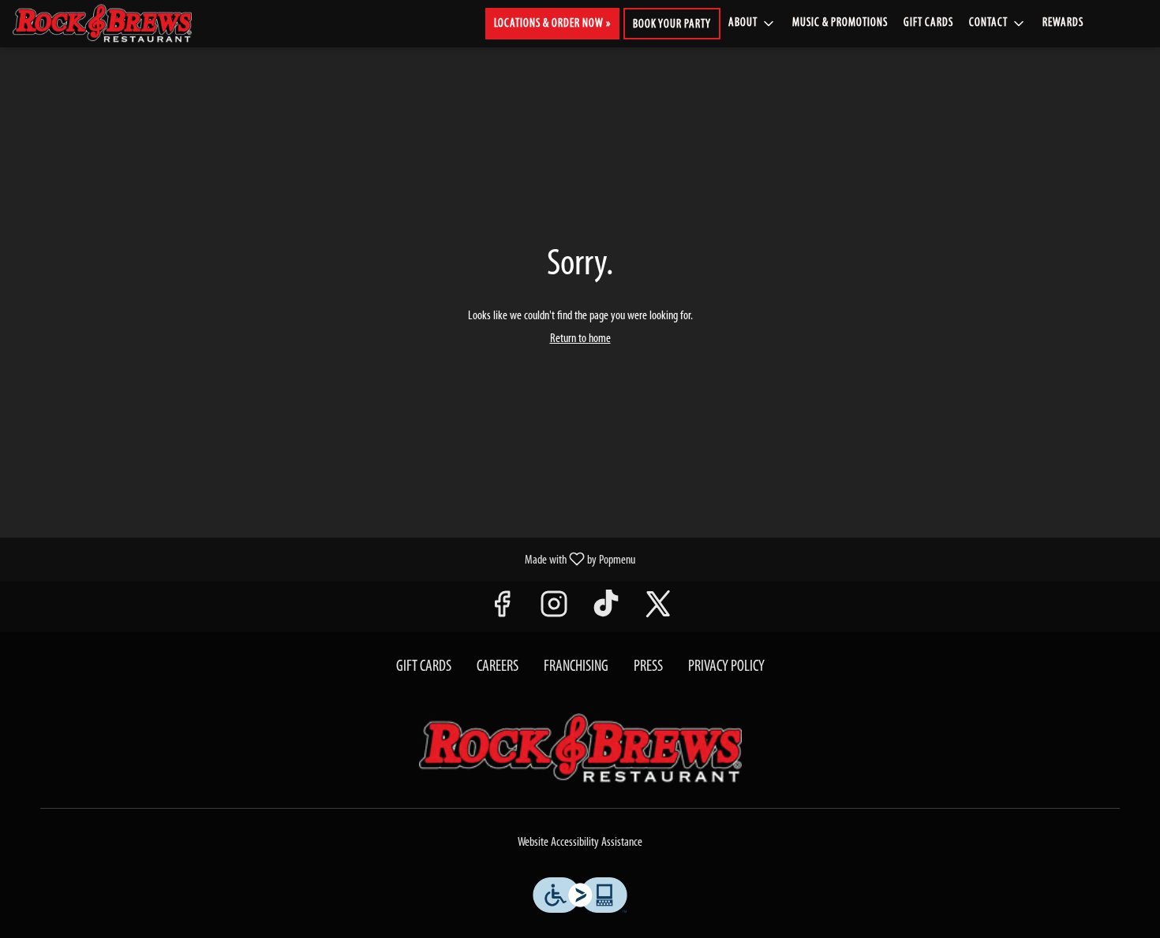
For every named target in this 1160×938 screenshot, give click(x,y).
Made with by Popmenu (323, 559)
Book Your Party (672, 25)
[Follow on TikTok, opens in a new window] (606, 610)
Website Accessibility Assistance (580, 842)
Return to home (580, 339)
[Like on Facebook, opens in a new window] (502, 610)
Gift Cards (928, 23)
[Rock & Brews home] (115, 23)
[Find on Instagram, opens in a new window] (554, 610)
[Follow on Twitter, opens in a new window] (658, 610)
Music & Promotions (840, 23)
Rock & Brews (580, 748)
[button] (752, 23)
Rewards (1062, 23)
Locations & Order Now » (552, 24)
